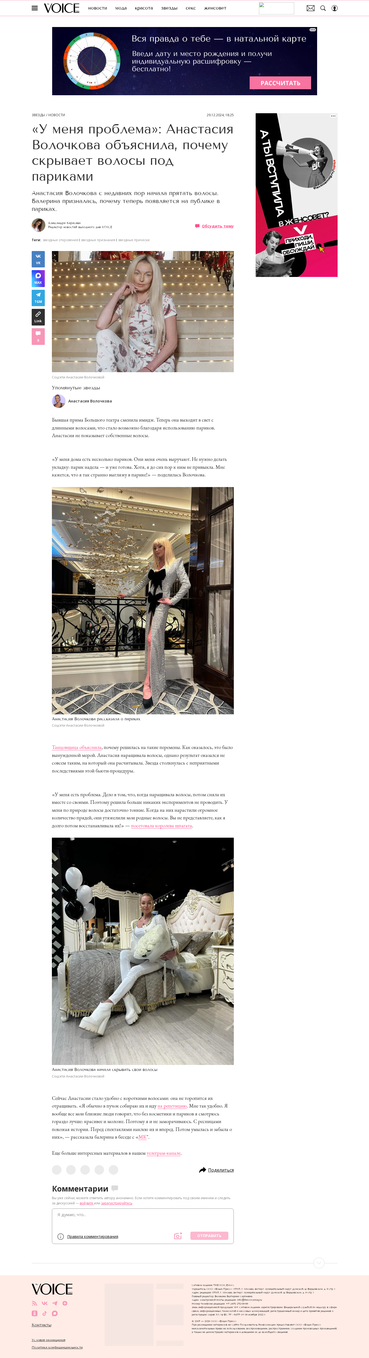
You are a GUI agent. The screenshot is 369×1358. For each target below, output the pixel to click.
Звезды (38, 115)
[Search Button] (323, 8)
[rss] (34, 1303)
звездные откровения (60, 240)
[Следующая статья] (185, 1263)
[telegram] (55, 1303)
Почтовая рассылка (311, 8)
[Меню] (35, 8)
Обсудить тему (218, 225)
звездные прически (134, 240)
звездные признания (98, 240)
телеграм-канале (164, 1153)
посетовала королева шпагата (161, 825)
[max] (55, 1313)
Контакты (41, 1325)
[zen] (65, 1303)
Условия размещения (48, 1340)
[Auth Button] (335, 8)
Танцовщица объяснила (77, 747)
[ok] (34, 1313)
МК (142, 1136)
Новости (56, 115)
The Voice (61, 8)
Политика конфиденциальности (57, 1347)
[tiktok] (45, 1313)
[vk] (45, 1303)
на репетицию (172, 1105)
